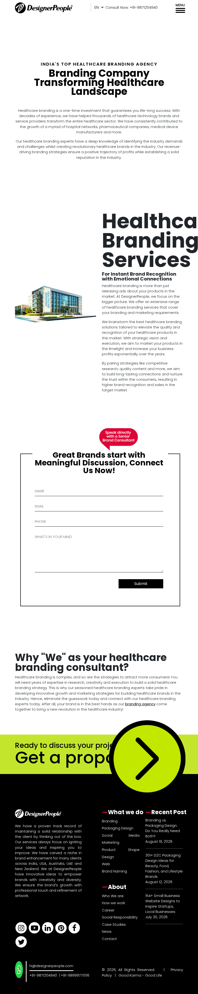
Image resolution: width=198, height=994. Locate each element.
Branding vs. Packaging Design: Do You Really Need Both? (162, 828)
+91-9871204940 (43, 975)
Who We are (113, 895)
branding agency (140, 703)
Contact (109, 938)
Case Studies (114, 924)
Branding (110, 821)
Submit (141, 583)
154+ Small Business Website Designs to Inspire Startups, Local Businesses (162, 903)
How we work (113, 902)
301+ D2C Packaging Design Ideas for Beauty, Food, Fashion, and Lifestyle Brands (164, 866)
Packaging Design (117, 828)
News (107, 931)
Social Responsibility (120, 917)
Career (108, 910)
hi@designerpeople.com (51, 965)
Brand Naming (114, 871)
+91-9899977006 (75, 975)
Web (106, 863)
